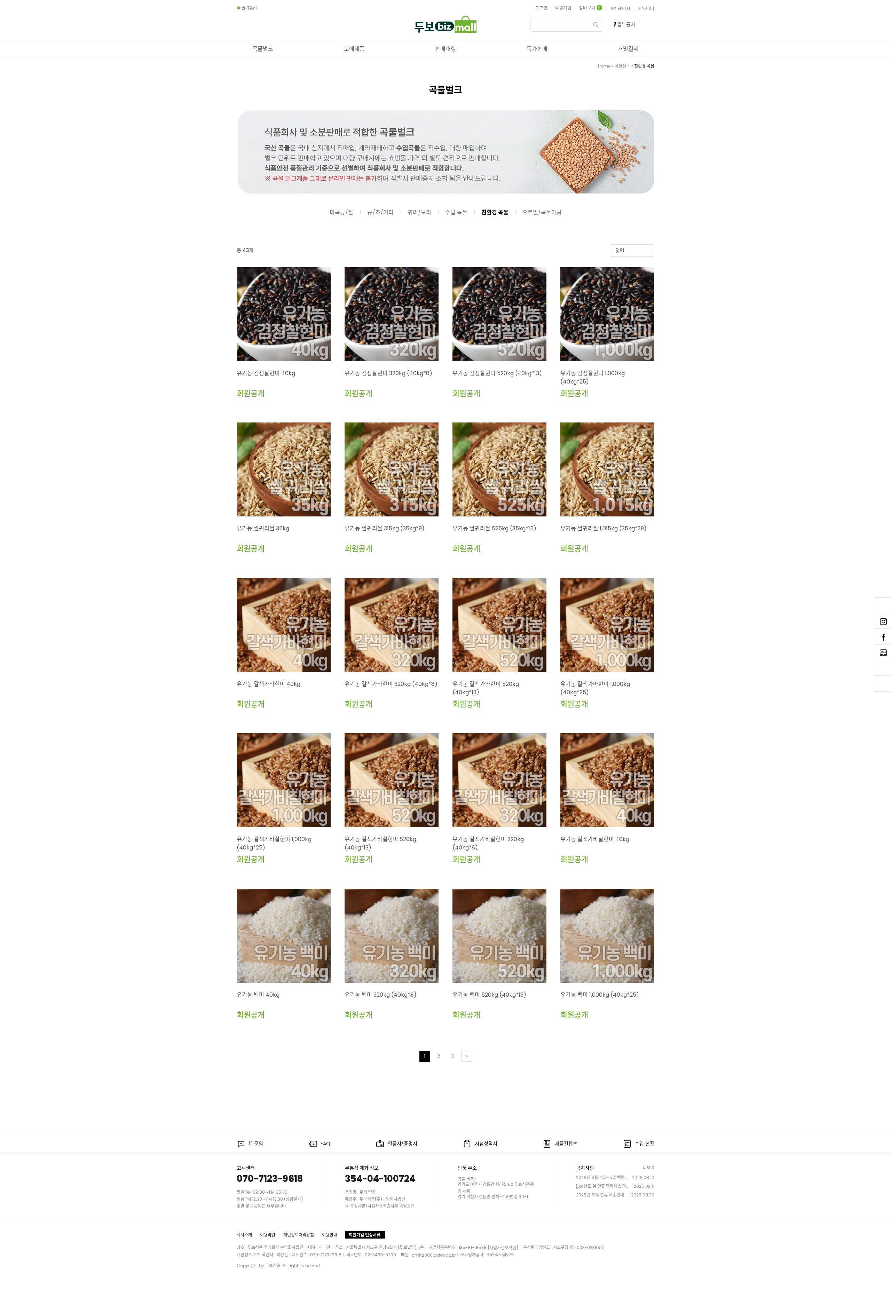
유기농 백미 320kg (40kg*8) (381, 995)
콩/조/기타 (380, 212)
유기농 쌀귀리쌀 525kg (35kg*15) (494, 528)
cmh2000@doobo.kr (434, 1255)
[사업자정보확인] (503, 1248)
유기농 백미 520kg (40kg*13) (489, 995)
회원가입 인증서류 (364, 1235)
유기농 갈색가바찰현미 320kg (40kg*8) (488, 843)
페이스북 (883, 637)
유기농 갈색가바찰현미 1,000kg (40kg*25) (274, 843)
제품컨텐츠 (566, 1143)
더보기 (648, 1167)
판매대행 (445, 49)
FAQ (325, 1143)
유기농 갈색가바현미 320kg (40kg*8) (391, 684)
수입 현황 (644, 1143)
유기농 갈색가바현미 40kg (268, 684)
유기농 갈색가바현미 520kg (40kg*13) (485, 688)
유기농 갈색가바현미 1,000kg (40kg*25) (595, 688)
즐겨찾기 (249, 8)
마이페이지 (619, 8)
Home (604, 66)
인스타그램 (883, 621)
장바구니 (589, 7)
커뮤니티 (646, 8)
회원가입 (563, 7)
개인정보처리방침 (298, 1235)
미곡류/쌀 (341, 212)
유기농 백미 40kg (258, 995)
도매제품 (354, 49)
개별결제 (628, 49)
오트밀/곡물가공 (542, 212)
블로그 (883, 653)
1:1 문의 (256, 1143)
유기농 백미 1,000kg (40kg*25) (599, 995)
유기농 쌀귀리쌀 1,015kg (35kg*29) (603, 528)
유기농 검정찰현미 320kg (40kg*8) (388, 373)
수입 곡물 (456, 212)
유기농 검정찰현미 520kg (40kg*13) (497, 373)
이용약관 (267, 1235)
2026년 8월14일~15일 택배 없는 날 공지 (603, 1177)
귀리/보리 (419, 212)
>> (466, 1056)
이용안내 (329, 1235)
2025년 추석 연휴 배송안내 (600, 1194)
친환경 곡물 (644, 66)
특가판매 (537, 49)
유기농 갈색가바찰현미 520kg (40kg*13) (380, 843)
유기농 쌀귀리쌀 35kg (263, 528)
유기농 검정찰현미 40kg (266, 373)
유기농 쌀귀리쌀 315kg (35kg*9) (385, 528)
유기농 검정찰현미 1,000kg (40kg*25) (592, 377)
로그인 (541, 7)
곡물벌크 (262, 49)
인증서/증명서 (402, 1143)
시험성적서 (486, 1143)
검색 (596, 24)
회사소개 (244, 1235)
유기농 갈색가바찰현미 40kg (594, 839)
